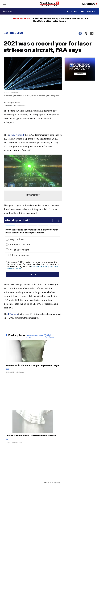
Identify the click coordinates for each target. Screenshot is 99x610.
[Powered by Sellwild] (56, 483)
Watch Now (89, 4)
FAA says (13, 313)
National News (14, 33)
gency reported (16, 134)
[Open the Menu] (4, 4)
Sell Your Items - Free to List (34, 337)
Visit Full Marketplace (49, 336)
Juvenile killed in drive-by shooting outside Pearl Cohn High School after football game (60, 19)
